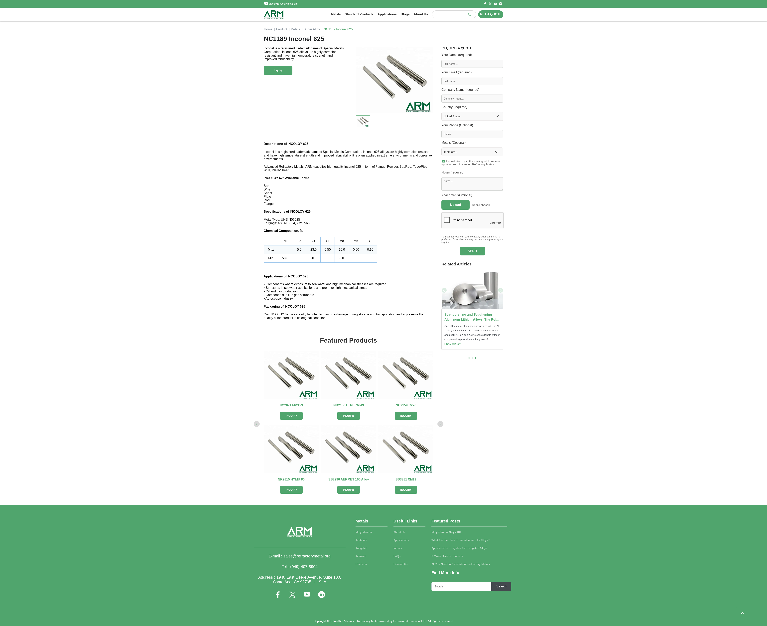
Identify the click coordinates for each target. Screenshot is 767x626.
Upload (455, 204)
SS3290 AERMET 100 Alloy (348, 479)
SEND (472, 251)
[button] (428, 79)
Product (281, 29)
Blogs (405, 14)
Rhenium (361, 564)
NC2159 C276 (406, 405)
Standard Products (359, 14)
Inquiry (397, 548)
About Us (421, 14)
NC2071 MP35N (291, 405)
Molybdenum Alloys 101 (446, 532)
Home (268, 29)
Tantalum (361, 540)
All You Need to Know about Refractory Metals (460, 564)
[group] (472, 309)
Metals (336, 14)
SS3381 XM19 (405, 479)
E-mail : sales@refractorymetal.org (300, 556)
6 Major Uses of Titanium (447, 556)
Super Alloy (312, 29)
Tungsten (361, 548)
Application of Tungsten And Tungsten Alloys (459, 548)
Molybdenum (364, 532)
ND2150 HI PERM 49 (348, 405)
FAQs (396, 556)
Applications (387, 14)
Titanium (361, 556)
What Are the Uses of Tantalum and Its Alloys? (460, 540)
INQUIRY (291, 415)
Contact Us (400, 564)
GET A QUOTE (491, 14)
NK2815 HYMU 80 (291, 479)
